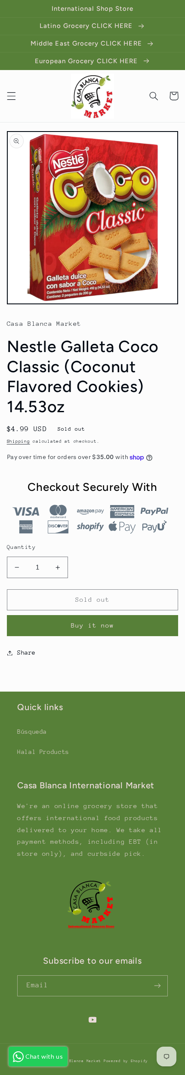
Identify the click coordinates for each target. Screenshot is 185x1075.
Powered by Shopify (126, 1061)
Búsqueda (32, 731)
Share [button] (26, 652)
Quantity (21, 547)
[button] (11, 96)
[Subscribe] (157, 985)
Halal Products (43, 751)
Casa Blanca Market (80, 1061)
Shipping (18, 441)
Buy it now (92, 625)
